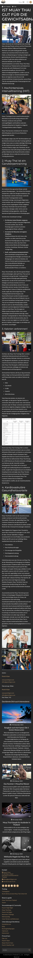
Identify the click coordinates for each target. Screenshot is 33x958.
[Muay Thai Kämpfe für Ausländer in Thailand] (16, 810)
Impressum (5, 931)
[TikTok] (9, 886)
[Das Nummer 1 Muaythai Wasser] (16, 771)
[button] (21, 2)
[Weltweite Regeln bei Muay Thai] (16, 844)
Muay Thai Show (6, 910)
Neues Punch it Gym (7, 943)
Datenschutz (5, 933)
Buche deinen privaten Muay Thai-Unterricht (14, 893)
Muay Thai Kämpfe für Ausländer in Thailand (16, 823)
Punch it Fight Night (7, 908)
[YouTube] (12, 886)
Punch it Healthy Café (8, 945)
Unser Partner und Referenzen (10, 919)
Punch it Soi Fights (7, 912)
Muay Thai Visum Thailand (9, 900)
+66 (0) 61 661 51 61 (9, 881)
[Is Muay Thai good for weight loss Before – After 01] (16, 638)
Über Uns (4, 938)
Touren (4, 902)
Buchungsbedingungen (8, 928)
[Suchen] (29, 950)
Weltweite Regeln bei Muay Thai (16, 857)
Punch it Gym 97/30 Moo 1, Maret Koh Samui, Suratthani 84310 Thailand (10, 875)
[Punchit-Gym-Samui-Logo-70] (3, 2)
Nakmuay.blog (6, 916)
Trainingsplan (5, 891)
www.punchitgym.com (8, 680)
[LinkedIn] (14, 886)
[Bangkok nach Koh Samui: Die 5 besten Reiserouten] (16, 713)
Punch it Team (6, 940)
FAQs (3, 926)
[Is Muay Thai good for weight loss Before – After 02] (16, 659)
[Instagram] (6, 886)
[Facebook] (3, 886)
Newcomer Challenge (8, 914)
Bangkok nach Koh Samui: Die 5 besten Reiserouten (16, 729)
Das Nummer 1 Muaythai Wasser (16, 784)
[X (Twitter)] (17, 886)
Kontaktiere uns (6, 924)
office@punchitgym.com (8, 682)
